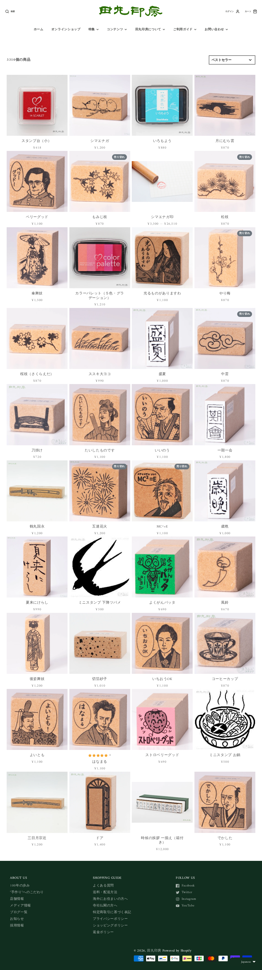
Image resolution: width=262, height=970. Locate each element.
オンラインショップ (66, 29)
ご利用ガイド (183, 29)
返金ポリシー (103, 932)
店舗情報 (17, 899)
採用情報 (17, 925)
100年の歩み (20, 886)
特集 (92, 29)
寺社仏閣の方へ (105, 906)
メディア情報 (20, 906)
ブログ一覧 (18, 912)
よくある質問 (103, 886)
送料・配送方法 (105, 892)
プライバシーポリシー (110, 919)
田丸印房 (154, 951)
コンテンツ (115, 29)
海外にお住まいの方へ (110, 899)
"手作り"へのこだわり (27, 892)
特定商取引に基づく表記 (112, 912)
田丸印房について (148, 29)
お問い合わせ (214, 29)
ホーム (38, 29)
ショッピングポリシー (110, 925)
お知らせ (17, 919)
